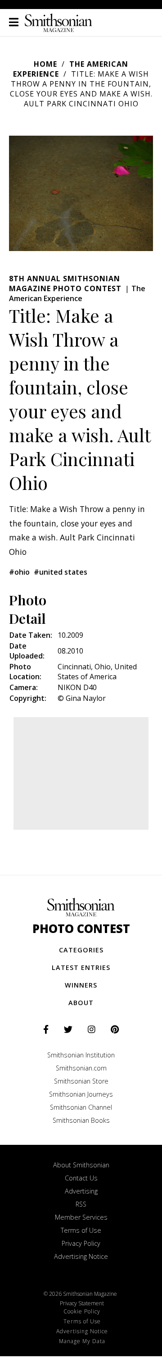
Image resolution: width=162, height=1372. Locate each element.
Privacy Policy (81, 1243)
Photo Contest (81, 929)
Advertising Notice (81, 1256)
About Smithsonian (81, 1165)
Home (45, 64)
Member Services (81, 1217)
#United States (60, 572)
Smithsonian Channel (81, 1107)
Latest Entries (81, 967)
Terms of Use (81, 1230)
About (81, 1002)
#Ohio (19, 572)
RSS (81, 1204)
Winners (81, 985)
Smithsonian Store (81, 1081)
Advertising (81, 1191)
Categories (81, 950)
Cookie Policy (81, 1311)
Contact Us (81, 1178)
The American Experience (77, 293)
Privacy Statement (82, 1303)
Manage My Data (82, 1341)
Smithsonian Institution (81, 1055)
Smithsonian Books (81, 1120)
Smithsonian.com (81, 1068)
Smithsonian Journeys (81, 1094)
